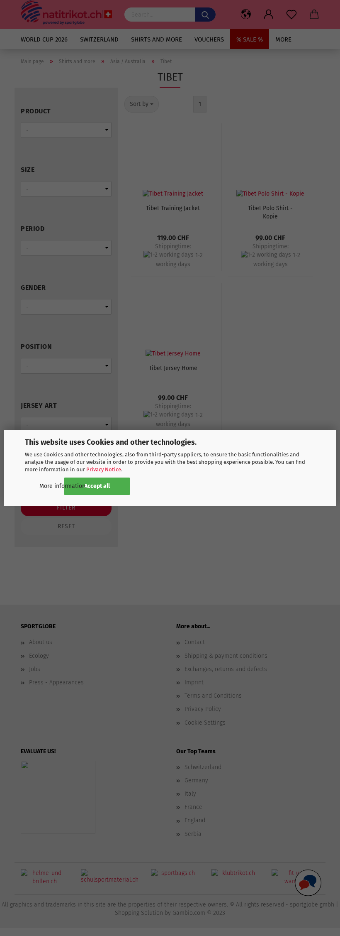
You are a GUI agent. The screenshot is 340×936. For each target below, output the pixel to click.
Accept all (97, 486)
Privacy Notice (103, 469)
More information (62, 486)
